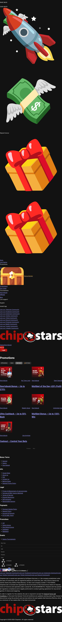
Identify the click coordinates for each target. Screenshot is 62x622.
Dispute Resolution (8, 497)
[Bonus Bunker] (12, 276)
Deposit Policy (6, 511)
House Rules (6, 473)
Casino (4, 463)
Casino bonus (6, 525)
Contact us (5, 479)
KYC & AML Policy (8, 515)
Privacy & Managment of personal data (14, 491)
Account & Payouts (8, 513)
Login (3, 350)
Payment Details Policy (9, 509)
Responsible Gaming (8, 501)
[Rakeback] (31, 39)
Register (2, 347)
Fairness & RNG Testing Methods (12, 493)
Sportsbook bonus (8, 527)
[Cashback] (31, 101)
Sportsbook (6, 465)
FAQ (3, 477)
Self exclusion (6, 499)
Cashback (5, 529)
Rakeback (5, 531)
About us (5, 475)
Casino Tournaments (9, 539)
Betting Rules (6, 481)
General (4, 461)
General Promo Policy (9, 483)
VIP (3, 523)
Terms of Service (7, 495)
